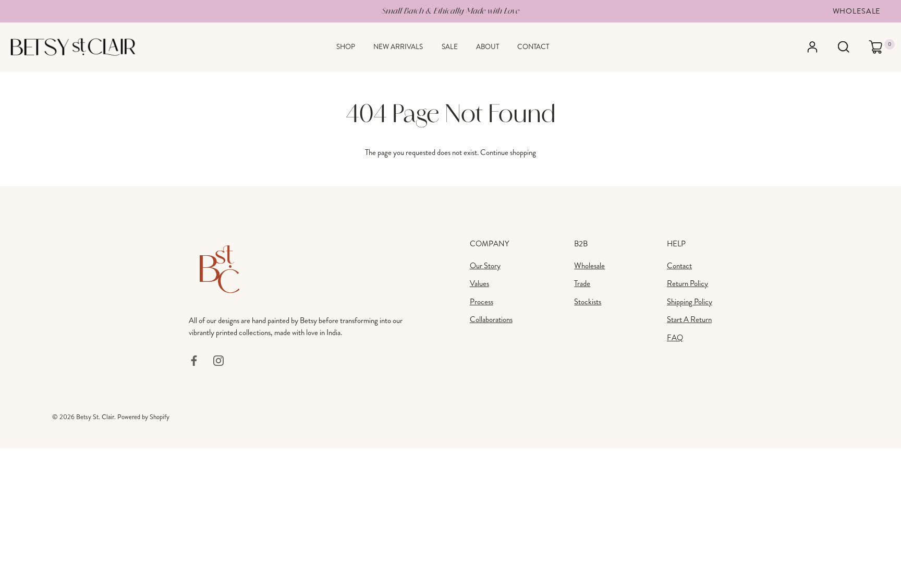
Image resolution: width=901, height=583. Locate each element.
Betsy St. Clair (95, 417)
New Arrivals (398, 47)
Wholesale (857, 11)
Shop (345, 47)
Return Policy (687, 283)
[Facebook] (194, 359)
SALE (450, 47)
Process (481, 301)
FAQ (675, 337)
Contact (533, 47)
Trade (582, 283)
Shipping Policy (689, 301)
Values (479, 283)
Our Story (485, 265)
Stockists (587, 301)
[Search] (843, 47)
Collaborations (491, 319)
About (487, 47)
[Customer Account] (821, 47)
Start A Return (689, 319)
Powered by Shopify (143, 417)
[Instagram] (218, 359)
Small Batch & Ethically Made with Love (450, 10)
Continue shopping (508, 152)
